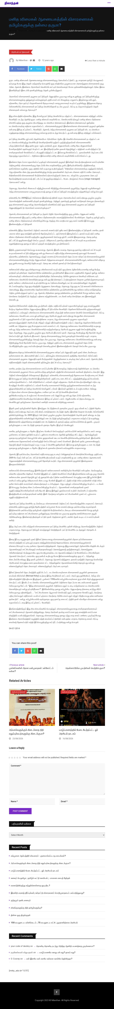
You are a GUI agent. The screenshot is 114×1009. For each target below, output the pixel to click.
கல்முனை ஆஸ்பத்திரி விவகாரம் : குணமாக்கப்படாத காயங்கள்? (38, 856)
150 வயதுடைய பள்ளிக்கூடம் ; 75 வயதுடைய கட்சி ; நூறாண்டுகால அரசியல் (44, 922)
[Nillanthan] (34, 60)
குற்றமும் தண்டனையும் (21, 900)
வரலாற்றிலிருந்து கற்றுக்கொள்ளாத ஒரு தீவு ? (30, 885)
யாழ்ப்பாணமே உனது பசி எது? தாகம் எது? (57, 952)
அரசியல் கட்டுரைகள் (37, 31)
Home (14, 31)
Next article (98, 665)
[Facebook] (15, 651)
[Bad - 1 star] (9, 757)
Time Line (22, 31)
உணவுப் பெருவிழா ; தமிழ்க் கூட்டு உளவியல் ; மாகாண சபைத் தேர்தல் (41, 878)
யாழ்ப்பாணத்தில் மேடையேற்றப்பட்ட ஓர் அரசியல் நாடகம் (35, 870)
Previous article (17, 665)
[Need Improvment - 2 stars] (12, 757)
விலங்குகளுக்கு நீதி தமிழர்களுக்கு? (26, 908)
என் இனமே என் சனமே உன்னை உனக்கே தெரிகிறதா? (49, 958)
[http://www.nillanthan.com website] (31, 60)
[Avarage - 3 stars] (14, 757)
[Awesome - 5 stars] (20, 757)
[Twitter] (22, 651)
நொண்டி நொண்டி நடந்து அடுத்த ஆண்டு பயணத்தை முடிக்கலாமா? (65, 946)
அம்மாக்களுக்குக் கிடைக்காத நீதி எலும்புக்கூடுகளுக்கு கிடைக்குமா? (40, 863)
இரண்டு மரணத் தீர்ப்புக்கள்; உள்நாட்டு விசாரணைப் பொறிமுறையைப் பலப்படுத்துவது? (47, 893)
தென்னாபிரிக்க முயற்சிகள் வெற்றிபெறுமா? (85, 668)
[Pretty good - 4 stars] (17, 757)
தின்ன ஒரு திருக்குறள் (20, 915)
